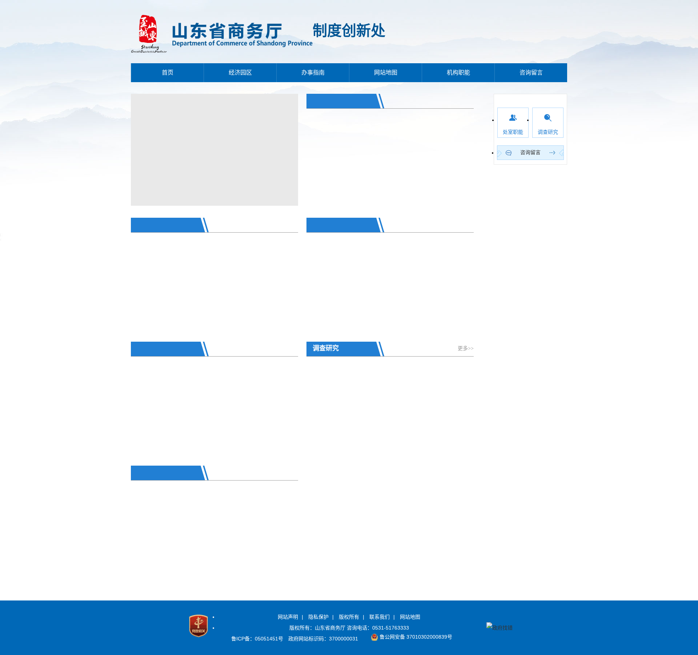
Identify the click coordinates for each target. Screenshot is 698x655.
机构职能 (458, 72)
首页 (167, 72)
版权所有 (349, 617)
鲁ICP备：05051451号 (257, 639)
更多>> (466, 348)
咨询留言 (531, 72)
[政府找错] (499, 628)
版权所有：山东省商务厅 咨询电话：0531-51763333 (349, 628)
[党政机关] (198, 639)
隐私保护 (318, 617)
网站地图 (385, 72)
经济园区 (240, 72)
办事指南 (313, 72)
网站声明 (288, 617)
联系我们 (379, 617)
